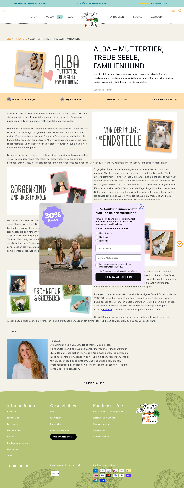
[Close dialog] (141, 206)
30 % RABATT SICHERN (118, 277)
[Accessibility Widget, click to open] (180, 244)
